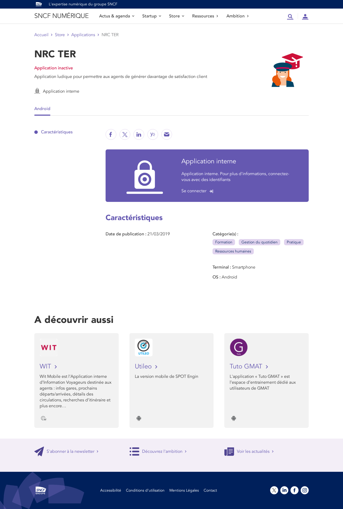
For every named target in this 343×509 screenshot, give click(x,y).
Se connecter (193, 191)
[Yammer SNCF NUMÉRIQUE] (152, 134)
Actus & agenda (114, 16)
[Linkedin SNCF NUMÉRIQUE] (138, 134)
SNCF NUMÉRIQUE (61, 16)
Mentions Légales (184, 490)
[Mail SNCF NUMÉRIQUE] (166, 134)
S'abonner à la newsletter (70, 451)
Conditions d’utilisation (145, 490)
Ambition (235, 16)
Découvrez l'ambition (162, 451)
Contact (210, 490)
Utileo (144, 366)
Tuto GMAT (247, 366)
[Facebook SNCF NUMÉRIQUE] (111, 134)
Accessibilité (110, 490)
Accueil (41, 34)
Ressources (203, 16)
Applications (83, 34)
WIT (46, 366)
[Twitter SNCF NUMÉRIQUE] (125, 134)
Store (174, 16)
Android (42, 108)
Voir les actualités (253, 451)
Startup (149, 16)
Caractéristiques (57, 132)
